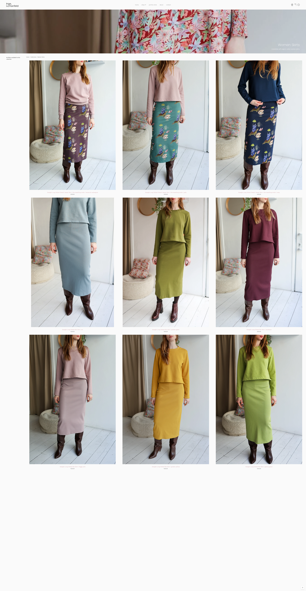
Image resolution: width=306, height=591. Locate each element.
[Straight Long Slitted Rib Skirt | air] (72, 262)
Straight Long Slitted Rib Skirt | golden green (165, 329)
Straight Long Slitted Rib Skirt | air (72, 329)
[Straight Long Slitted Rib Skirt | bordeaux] (259, 262)
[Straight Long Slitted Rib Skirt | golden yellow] (165, 399)
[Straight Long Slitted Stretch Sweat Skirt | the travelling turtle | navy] (259, 125)
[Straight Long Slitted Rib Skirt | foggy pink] (72, 399)
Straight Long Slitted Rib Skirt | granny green (259, 467)
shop (143, 5)
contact (168, 5)
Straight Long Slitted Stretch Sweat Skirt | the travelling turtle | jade (165, 192)
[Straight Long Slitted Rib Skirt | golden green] (166, 262)
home (137, 5)
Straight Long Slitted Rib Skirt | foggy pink (72, 467)
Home (27, 57)
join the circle (153, 5)
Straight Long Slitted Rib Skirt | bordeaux (259, 329)
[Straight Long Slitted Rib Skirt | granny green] (259, 399)
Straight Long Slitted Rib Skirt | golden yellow (166, 467)
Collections (33, 57)
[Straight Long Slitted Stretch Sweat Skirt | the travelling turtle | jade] (166, 125)
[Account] (292, 5)
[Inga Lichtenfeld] (12, 5)
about (161, 5)
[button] (295, 5)
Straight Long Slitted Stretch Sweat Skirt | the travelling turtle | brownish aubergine (72, 192)
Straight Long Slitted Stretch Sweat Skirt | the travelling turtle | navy (259, 192)
